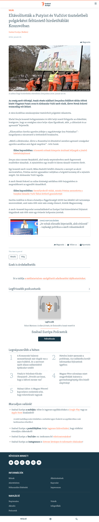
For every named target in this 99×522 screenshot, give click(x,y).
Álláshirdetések (57, 478)
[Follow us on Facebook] (16, 462)
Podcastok (13, 511)
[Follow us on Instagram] (22, 462)
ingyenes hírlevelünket (58, 429)
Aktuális (12, 506)
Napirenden (14, 502)
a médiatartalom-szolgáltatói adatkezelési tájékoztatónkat (55, 278)
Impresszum (56, 488)
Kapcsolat (55, 483)
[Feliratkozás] (39, 462)
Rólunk (11, 478)
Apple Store (16, 413)
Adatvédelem (14, 483)
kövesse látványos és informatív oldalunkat (62, 442)
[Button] (85, 42)
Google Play (74, 410)
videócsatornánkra (61, 437)
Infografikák (55, 506)
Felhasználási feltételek (18, 488)
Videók (53, 502)
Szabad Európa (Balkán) (18, 32)
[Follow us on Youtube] (11, 462)
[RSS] (27, 462)
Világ (11, 10)
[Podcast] (33, 462)
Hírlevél (23, 519)
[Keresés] (76, 519)
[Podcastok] (50, 519)
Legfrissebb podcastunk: (25, 289)
